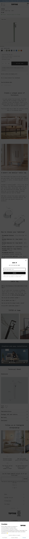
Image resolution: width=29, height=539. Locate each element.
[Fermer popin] (26, 260)
